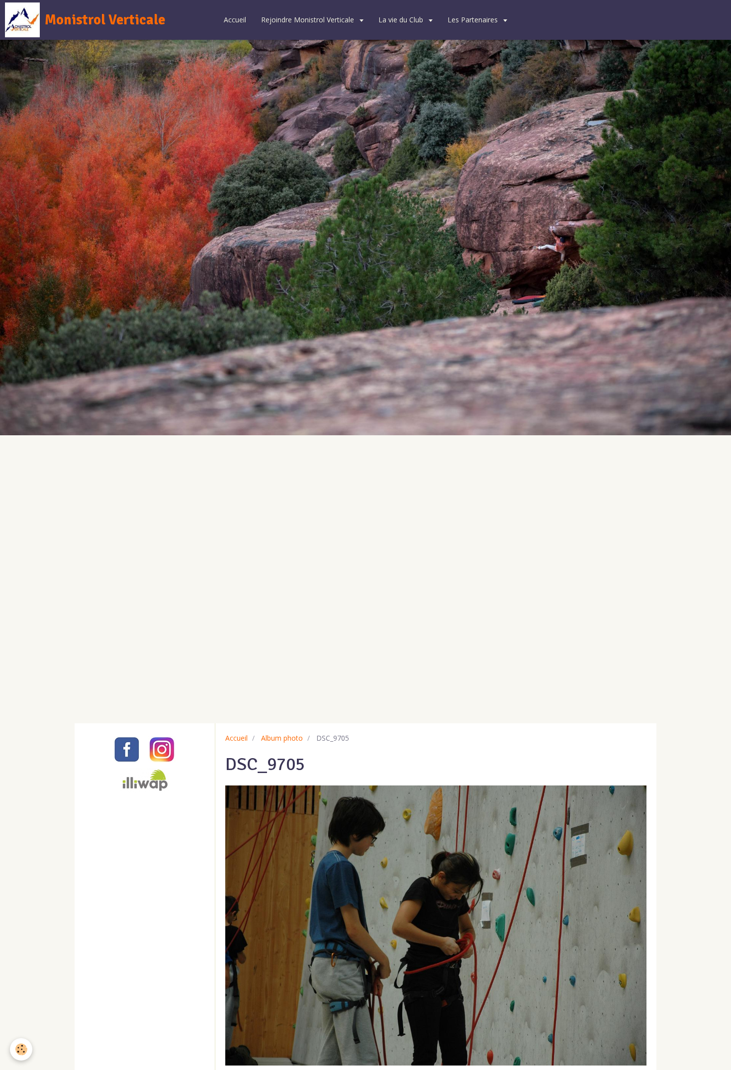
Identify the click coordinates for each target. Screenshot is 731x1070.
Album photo (282, 738)
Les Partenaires (474, 19)
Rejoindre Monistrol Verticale (308, 19)
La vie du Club (401, 19)
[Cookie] (21, 1049)
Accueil (235, 19)
